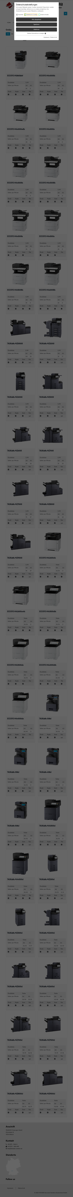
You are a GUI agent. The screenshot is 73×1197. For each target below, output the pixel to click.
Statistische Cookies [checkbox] (32, 14)
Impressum (46, 37)
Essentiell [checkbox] (20, 14)
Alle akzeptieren (36, 19)
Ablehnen (36, 29)
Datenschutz (53, 37)
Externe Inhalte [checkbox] (45, 14)
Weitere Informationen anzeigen (36, 33)
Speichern (36, 24)
